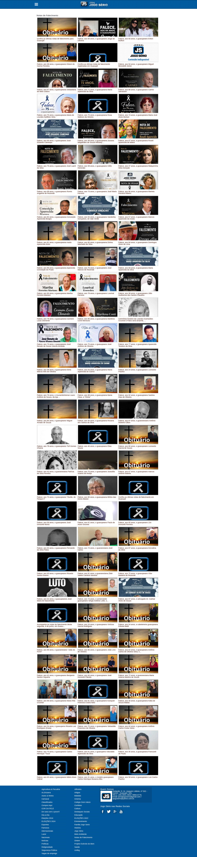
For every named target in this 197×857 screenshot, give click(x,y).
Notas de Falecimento (47, 15)
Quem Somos (107, 789)
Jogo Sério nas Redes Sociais (115, 806)
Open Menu (36, 4)
